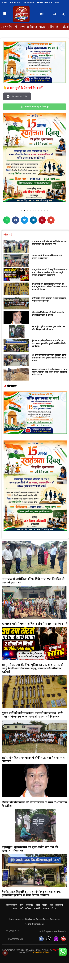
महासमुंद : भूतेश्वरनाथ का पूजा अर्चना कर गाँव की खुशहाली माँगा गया (48, 328)
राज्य (22, 27)
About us (15, 2)
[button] (63, 14)
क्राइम (15, 908)
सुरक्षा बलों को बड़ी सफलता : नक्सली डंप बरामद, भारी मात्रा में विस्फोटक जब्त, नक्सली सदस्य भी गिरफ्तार (49, 287)
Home (4, 2)
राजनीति (37, 908)
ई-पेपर (54, 908)
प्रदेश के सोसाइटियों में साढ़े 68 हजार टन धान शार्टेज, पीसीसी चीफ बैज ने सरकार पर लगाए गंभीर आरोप (49, 372)
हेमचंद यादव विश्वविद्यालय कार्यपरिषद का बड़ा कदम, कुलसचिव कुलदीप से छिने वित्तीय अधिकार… (49, 343)
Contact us (55, 919)
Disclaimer (28, 2)
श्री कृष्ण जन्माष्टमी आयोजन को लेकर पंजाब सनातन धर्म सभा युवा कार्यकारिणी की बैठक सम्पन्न (49, 358)
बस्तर (42, 27)
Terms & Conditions (34, 924)
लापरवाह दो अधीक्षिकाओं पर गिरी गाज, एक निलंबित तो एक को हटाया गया (49, 242)
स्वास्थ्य (46, 908)
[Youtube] (63, 938)
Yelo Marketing (41, 952)
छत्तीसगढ (32, 27)
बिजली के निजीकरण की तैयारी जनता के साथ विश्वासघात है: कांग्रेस (48, 313)
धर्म (21, 908)
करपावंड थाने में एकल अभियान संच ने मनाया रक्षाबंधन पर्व (47, 256)
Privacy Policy (44, 2)
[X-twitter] (48, 938)
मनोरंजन (28, 908)
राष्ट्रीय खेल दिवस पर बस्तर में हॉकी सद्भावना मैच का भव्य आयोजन (49, 299)
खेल (58, 27)
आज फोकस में (9, 27)
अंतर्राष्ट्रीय (59, 905)
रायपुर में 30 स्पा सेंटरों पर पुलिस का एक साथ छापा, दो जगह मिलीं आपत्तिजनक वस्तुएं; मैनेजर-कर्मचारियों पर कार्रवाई (49, 272)
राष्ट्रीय (50, 27)
